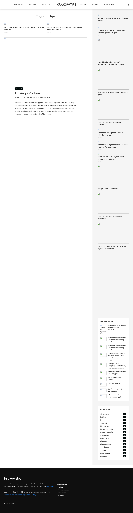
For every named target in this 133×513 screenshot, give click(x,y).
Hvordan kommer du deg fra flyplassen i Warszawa (117, 327)
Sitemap (60, 496)
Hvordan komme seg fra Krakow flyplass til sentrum (112, 247)
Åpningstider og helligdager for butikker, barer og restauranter (117, 366)
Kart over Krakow (114, 383)
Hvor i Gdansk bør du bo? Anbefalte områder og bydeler (117, 340)
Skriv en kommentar (44, 97)
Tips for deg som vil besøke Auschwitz (110, 217)
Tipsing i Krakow (28, 93)
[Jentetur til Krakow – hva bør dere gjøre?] (113, 79)
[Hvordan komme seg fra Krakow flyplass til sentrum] (113, 233)
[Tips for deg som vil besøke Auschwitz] (113, 203)
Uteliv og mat (109, 4)
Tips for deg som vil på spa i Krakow (110, 123)
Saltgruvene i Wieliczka (108, 188)
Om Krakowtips (63, 490)
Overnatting (19, 4)
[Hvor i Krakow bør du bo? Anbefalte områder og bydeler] (113, 49)
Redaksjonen (31, 97)
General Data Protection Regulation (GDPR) (20, 495)
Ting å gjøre (46, 4)
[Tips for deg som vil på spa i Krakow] (113, 109)
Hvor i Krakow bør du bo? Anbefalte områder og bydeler (111, 63)
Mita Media (50, 487)
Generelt (83, 4)
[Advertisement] (113, 284)
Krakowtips (66, 4)
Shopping (32, 4)
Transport (94, 4)
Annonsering (62, 484)
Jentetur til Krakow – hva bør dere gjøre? (113, 93)
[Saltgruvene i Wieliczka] (113, 175)
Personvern (61, 493)
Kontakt (60, 487)
